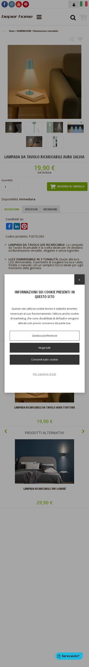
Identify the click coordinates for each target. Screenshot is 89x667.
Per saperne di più (44, 374)
